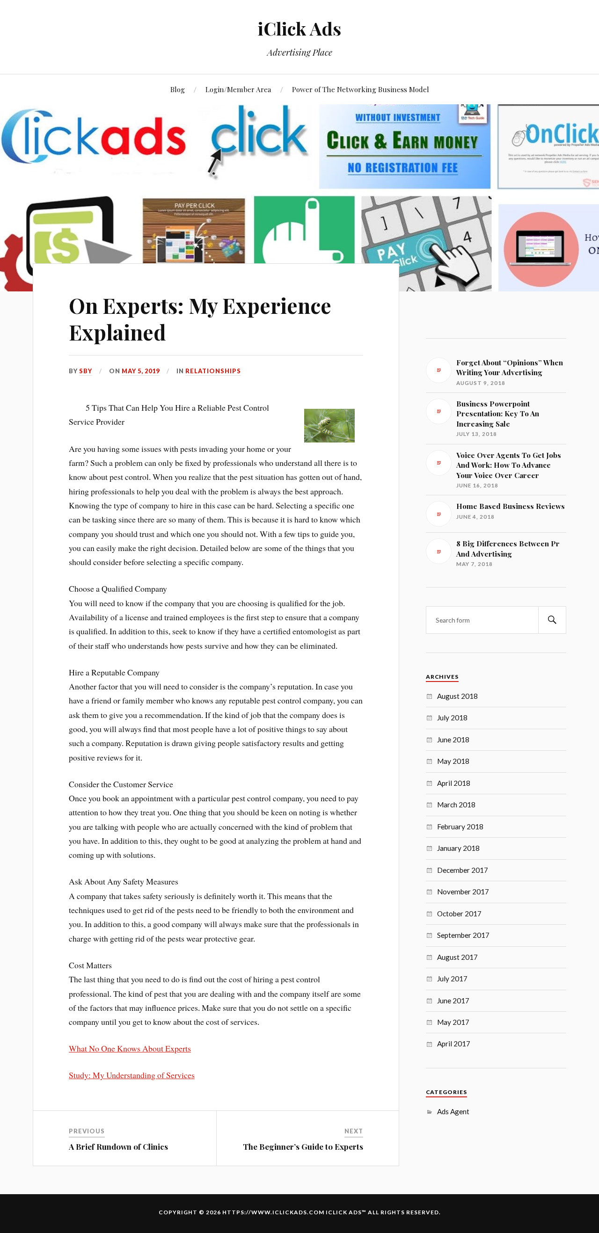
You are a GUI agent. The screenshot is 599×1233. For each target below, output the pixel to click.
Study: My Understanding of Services (132, 1075)
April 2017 (453, 1043)
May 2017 (453, 1022)
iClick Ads (299, 28)
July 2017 (452, 978)
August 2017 (457, 957)
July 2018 (452, 717)
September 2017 (463, 935)
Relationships (213, 371)
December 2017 (462, 870)
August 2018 (457, 696)
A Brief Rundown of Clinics (118, 1146)
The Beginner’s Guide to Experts (303, 1146)
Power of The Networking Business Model (360, 89)
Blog (177, 89)
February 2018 (460, 826)
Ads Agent (453, 1111)
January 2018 (458, 848)
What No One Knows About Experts (130, 1048)
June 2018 (453, 739)
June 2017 (453, 1000)
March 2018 (456, 804)
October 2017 (459, 913)
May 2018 (453, 761)
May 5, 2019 (141, 371)
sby (85, 371)
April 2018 (453, 783)
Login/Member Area (238, 89)
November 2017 (463, 891)
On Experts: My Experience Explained (200, 318)
